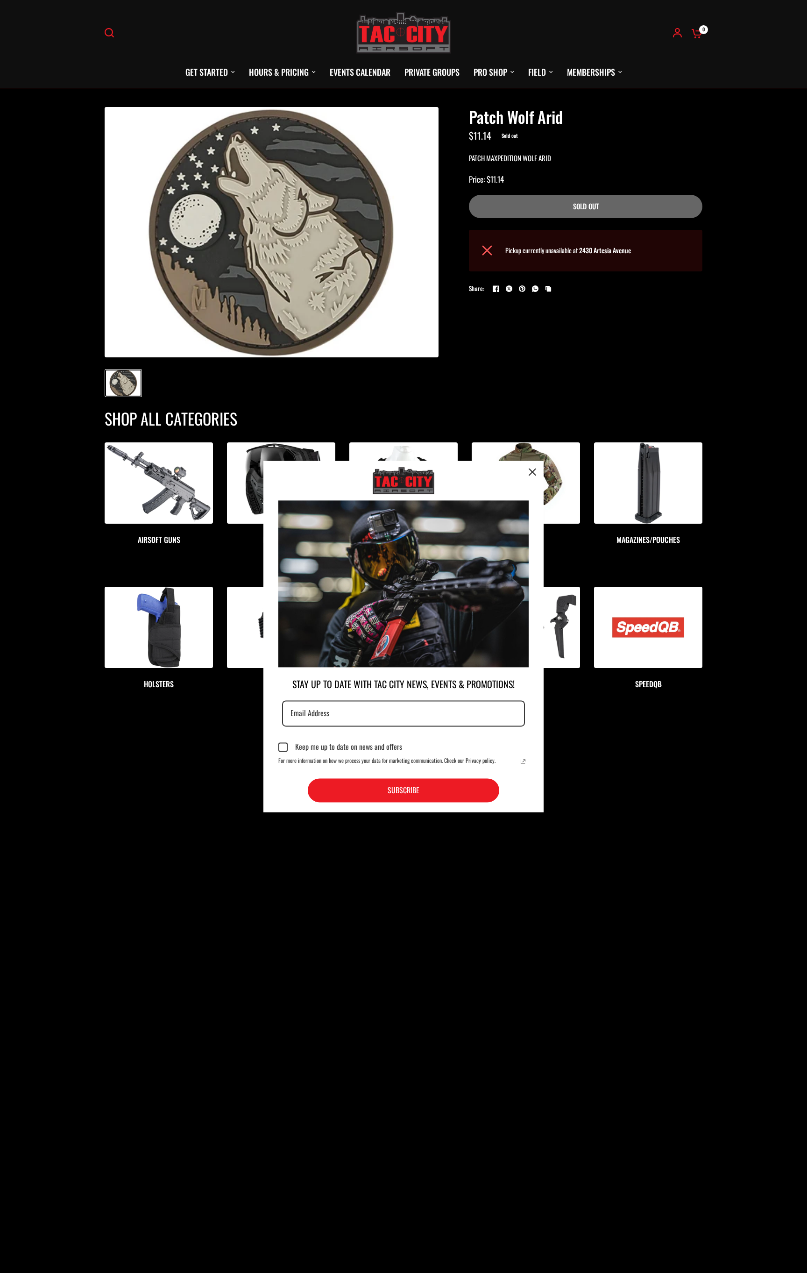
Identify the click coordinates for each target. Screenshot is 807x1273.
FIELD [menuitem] (537, 72)
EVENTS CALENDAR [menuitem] (360, 72)
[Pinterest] (522, 288)
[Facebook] (496, 288)
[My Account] (677, 33)
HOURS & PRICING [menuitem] (279, 72)
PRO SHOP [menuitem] (490, 72)
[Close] (532, 472)
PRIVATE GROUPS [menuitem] (432, 72)
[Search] (112, 32)
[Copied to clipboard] (548, 288)
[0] (694, 33)
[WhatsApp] (535, 288)
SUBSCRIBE (403, 790)
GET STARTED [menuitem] (206, 72)
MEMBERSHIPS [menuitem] (591, 72)
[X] (509, 288)
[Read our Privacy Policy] (523, 761)
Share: (477, 288)
